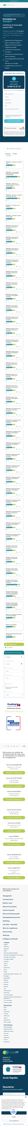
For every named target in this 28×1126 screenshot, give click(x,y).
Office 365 (6, 1015)
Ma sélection (12, 644)
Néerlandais (7, 978)
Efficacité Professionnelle (11, 914)
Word (5, 1007)
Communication (8, 899)
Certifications (7, 990)
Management (7, 896)
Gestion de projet (8, 910)
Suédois (6, 980)
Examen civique (8, 1002)
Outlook (6, 1013)
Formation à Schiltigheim (14, 786)
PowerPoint (7, 1011)
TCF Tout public (8, 1000)
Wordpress (6, 1037)
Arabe (5, 971)
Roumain (6, 982)
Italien (5, 950)
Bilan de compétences (10, 928)
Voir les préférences (14, 1120)
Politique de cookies (7, 1123)
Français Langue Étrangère (11, 953)
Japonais (6, 961)
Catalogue (8, 153)
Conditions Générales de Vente (18, 1123)
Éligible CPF (9, 668)
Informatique (8, 1025)
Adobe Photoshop (8, 1031)
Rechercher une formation (15, 148)
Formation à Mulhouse (14, 817)
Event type (9, 692)
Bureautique (8, 1005)
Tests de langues (8, 995)
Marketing (6, 921)
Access (5, 1018)
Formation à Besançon (14, 862)
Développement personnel (11, 917)
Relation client (7, 903)
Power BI (6, 1035)
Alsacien (6, 986)
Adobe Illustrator (8, 1029)
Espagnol (6, 948)
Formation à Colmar (14, 831)
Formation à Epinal (14, 844)
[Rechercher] (21, 657)
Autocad (6, 1033)
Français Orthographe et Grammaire (13, 955)
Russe (5, 969)
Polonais (6, 984)
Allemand (6, 946)
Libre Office (7, 1020)
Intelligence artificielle (10, 939)
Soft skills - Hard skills (10, 924)
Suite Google (7, 1022)
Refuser (14, 1117)
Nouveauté (9, 675)
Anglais (6, 944)
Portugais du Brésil (8, 959)
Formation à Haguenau (14, 799)
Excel (5, 1009)
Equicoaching (7, 932)
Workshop (6, 935)
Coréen (5, 965)
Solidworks (7, 1041)
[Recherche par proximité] (21, 664)
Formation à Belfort (14, 878)
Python (6, 1039)
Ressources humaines (10, 906)
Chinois (6, 963)
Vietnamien (7, 967)
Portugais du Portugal (9, 957)
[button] (26, 1097)
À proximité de (9, 661)
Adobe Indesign (8, 1027)
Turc (5, 988)
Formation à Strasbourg (14, 773)
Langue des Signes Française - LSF (13, 974)
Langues (15, 153)
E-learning (6, 992)
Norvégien (6, 976)
